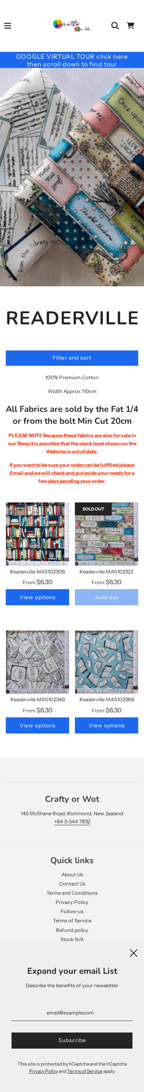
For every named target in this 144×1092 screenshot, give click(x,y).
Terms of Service (72, 920)
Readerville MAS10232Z (106, 571)
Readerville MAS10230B (37, 571)
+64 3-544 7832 (72, 821)
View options (38, 597)
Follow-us (72, 911)
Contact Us (72, 884)
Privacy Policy (72, 902)
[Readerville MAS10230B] (37, 534)
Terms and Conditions (72, 893)
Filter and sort (72, 357)
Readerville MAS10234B (37, 699)
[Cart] (130, 26)
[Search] (115, 26)
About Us (72, 874)
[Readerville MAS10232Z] (106, 534)
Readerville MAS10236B (106, 699)
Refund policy (72, 930)
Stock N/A (72, 939)
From (38, 582)
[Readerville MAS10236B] (106, 662)
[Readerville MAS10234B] (37, 662)
